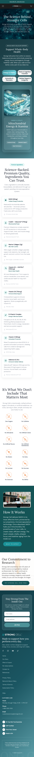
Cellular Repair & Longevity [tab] (25, 79)
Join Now (17, 625)
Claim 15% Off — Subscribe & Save (17, 1)
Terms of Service (7, 684)
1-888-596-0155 (7, 708)
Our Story (5, 659)
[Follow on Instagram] (8, 651)
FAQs (3, 693)
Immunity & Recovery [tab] (9, 79)
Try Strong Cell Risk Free (16, 583)
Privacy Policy (6, 678)
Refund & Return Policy (9, 681)
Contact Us (5, 669)
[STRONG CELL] (17, 635)
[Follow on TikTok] (18, 651)
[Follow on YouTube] (13, 651)
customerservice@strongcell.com (12, 714)
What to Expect (12, 544)
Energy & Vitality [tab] (9, 73)
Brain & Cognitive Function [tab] (25, 72)
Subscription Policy (8, 688)
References (5, 672)
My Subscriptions (7, 666)
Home (4, 656)
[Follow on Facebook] (3, 651)
